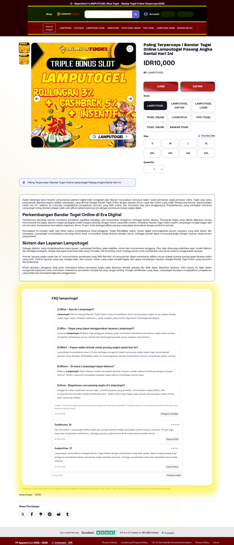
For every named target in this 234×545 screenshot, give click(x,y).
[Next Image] (130, 98)
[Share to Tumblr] (67, 514)
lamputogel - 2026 (30, 494)
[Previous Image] (37, 98)
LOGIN (168, 14)
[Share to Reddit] (58, 514)
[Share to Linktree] (41, 514)
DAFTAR (185, 14)
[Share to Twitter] (23, 514)
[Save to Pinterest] (49, 514)
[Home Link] (68, 14)
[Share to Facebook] (32, 514)
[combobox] (108, 14)
